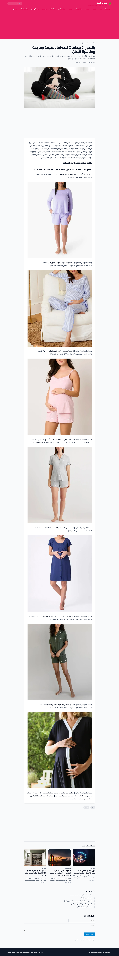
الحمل (61, 142)
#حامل (92, 807)
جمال (87, 9)
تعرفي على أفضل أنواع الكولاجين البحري (81, 904)
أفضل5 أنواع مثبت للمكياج (84, 907)
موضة (70, 9)
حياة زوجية (79, 9)
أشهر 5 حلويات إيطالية (86, 898)
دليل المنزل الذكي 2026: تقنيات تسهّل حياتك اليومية (84, 871)
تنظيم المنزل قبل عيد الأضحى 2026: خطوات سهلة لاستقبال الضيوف (60, 873)
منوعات (52, 9)
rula (94, 62)
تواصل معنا (34, 952)
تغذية (94, 9)
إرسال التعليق (89, 934)
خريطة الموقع (11, 952)
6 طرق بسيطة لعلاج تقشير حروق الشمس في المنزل (78, 901)
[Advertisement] (59, 25)
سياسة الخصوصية (25, 952)
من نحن (15, 9)
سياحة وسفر (35, 9)
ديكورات (44, 9)
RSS (17, 952)
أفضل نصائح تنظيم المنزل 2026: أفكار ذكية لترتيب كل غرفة (35, 873)
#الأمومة (86, 807)
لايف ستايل (61, 9)
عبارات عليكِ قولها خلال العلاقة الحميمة (81, 895)
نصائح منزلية (24, 9)
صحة (101, 9)
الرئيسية (107, 9)
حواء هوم (92, 43)
